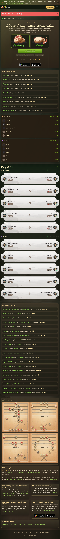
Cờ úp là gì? (54, 492)
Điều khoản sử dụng (22, 532)
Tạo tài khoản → (39, 59)
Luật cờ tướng (22, 524)
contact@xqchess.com (17, 3)
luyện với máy (11, 493)
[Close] (57, 14)
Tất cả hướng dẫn (40, 524)
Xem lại (44, 309)
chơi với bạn (22, 472)
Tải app (47, 532)
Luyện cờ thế (30, 55)
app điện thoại (53, 479)
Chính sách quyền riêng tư (36, 532)
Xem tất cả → (54, 116)
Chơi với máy (39, 55)
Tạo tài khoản (50, 7)
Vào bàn (29, 75)
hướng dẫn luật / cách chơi (14, 479)
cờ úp (17, 472)
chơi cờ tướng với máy (33, 472)
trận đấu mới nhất (7, 512)
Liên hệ (13, 532)
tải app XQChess (49, 510)
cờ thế (49, 472)
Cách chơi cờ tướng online (9, 524)
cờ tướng (9, 472)
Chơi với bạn (20, 55)
